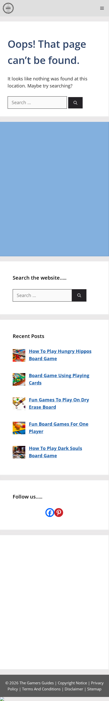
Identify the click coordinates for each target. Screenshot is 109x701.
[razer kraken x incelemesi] (54, 699)
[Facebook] (49, 512)
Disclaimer (74, 688)
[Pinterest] (58, 512)
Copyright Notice (72, 682)
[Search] (75, 102)
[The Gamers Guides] (8, 8)
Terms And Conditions (41, 688)
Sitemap (94, 688)
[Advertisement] (54, 188)
